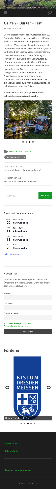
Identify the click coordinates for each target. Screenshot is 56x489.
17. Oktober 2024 (12, 28)
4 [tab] (33, 142)
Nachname (8, 303)
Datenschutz (11, 451)
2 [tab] (26, 142)
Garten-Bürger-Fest (16, 157)
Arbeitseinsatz (20, 231)
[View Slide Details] (28, 388)
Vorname (8, 293)
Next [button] (48, 119)
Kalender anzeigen (12, 254)
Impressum (10, 443)
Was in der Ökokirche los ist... (21, 151)
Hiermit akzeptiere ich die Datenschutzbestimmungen (17, 324)
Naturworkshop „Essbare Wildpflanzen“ (22, 168)
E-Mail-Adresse (11, 313)
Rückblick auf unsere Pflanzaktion (20, 180)
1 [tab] (23, 142)
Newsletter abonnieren (17, 470)
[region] (28, 119)
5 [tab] (34, 423)
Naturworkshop (20, 222)
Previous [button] (7, 119)
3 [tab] (29, 142)
